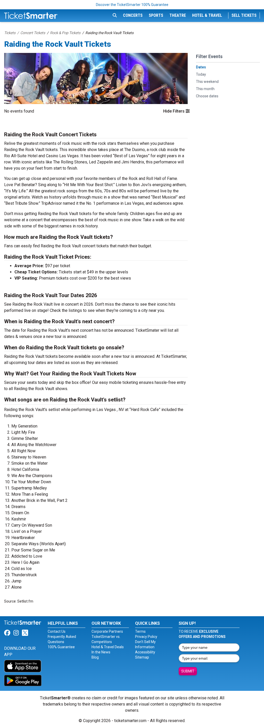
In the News (101, 652)
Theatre (177, 15)
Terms (140, 631)
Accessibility (145, 652)
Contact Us (56, 631)
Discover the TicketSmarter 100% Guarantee (132, 5)
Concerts (133, 15)
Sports (156, 15)
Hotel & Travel (207, 15)
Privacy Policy (146, 637)
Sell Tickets (244, 15)
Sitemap (142, 657)
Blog (95, 657)
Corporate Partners (107, 631)
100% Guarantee (61, 647)
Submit (187, 671)
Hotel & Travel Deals (108, 647)
